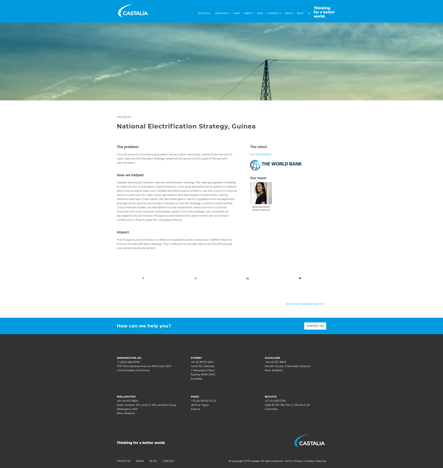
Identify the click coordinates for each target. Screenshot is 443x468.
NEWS (140, 461)
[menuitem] (204, 12)
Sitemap (321, 461)
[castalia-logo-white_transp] (133, 11)
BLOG (153, 461)
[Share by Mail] (300, 278)
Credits (309, 461)
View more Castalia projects (304, 303)
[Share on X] (195, 278)
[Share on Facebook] (143, 278)
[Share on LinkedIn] (248, 278)
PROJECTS (123, 461)
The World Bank (260, 154)
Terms (288, 461)
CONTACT (168, 461)
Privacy (298, 461)
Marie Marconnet (261, 207)
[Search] (309, 13)
